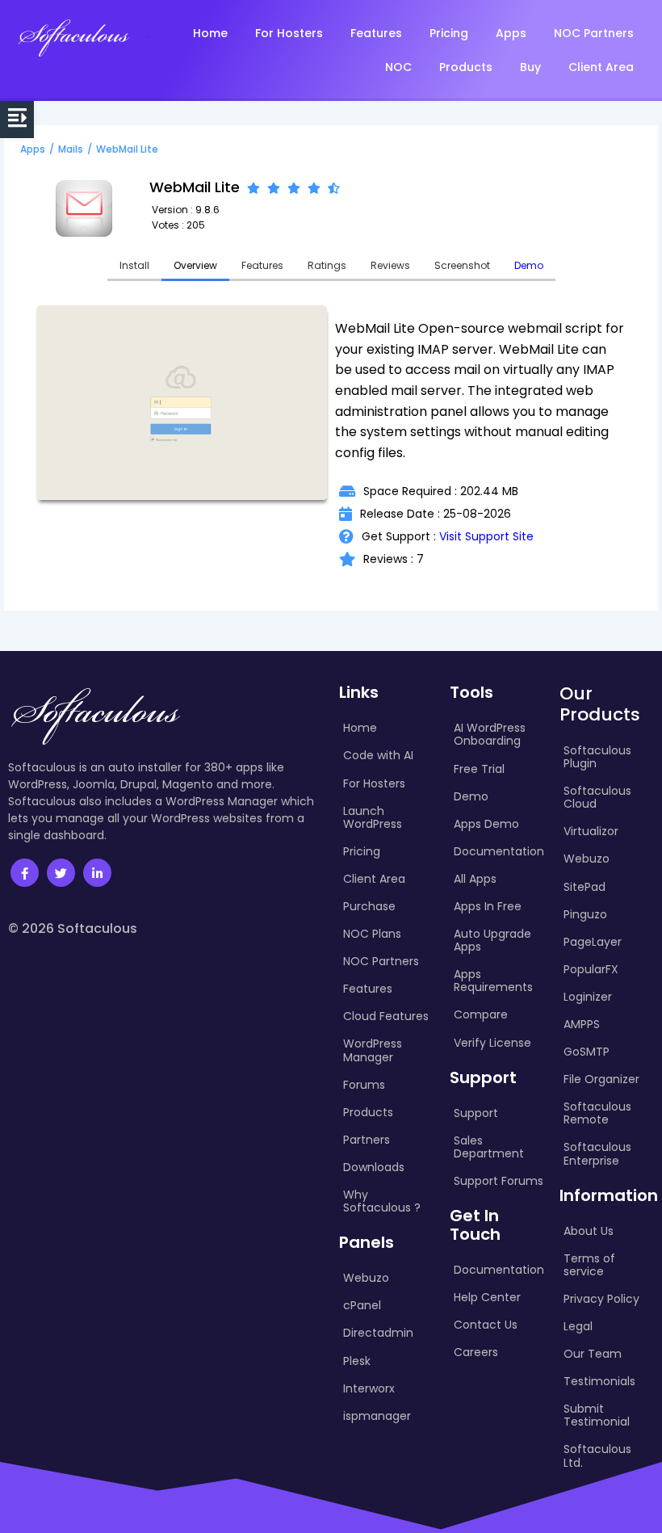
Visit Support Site (486, 536)
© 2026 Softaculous (72, 928)
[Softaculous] (73, 37)
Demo (528, 265)
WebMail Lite (127, 149)
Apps (32, 149)
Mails (70, 149)
